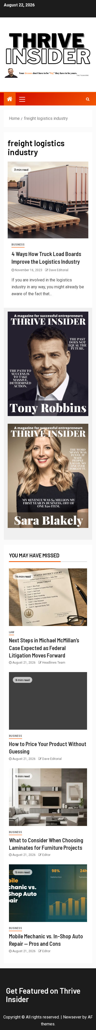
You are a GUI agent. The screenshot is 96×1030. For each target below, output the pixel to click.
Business (18, 244)
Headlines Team (53, 662)
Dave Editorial (58, 270)
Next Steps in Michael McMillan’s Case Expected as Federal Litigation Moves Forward (44, 648)
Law (11, 632)
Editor (46, 855)
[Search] (87, 99)
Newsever (72, 1017)
